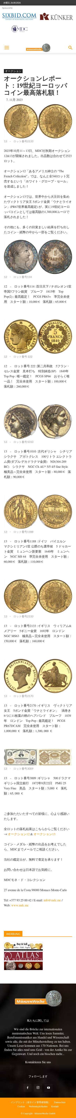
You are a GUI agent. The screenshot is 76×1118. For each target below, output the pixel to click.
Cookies (21, 1106)
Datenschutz (59, 1102)
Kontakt (55, 1106)
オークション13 (44, 834)
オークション (13, 71)
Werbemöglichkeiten (38, 1106)
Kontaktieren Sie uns (38, 1062)
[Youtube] (48, 1088)
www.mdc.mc (20, 905)
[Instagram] (38, 1088)
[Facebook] (27, 1088)
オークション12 (19, 834)
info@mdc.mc (52, 900)
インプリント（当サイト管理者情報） (30, 1102)
